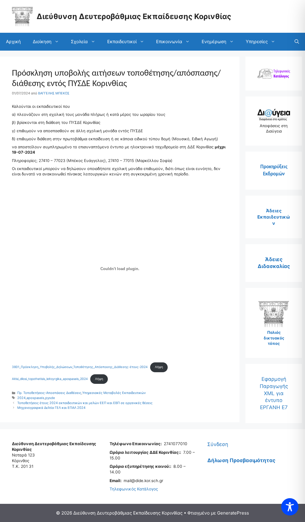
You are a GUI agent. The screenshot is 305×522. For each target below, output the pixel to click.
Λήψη (159, 367)
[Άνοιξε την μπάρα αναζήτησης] (297, 42)
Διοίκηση (42, 41)
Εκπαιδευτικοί (122, 41)
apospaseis (35, 398)
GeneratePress (233, 513)
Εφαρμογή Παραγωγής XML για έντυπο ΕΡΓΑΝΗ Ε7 (274, 393)
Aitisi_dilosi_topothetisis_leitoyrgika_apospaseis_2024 (50, 379)
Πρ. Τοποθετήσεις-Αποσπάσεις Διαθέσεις (49, 393)
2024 (21, 398)
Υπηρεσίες (257, 41)
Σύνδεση (217, 444)
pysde (50, 398)
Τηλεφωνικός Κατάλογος (134, 489)
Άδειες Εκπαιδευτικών (273, 217)
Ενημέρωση (214, 41)
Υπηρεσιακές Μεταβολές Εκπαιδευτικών (114, 393)
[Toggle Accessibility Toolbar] (290, 507)
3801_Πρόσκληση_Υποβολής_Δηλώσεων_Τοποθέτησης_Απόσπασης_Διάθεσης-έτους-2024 (80, 367)
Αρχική (13, 41)
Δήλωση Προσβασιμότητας (241, 460)
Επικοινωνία (169, 41)
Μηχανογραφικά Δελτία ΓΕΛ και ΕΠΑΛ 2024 (51, 408)
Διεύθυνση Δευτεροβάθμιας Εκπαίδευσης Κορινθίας (134, 16)
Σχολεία (79, 41)
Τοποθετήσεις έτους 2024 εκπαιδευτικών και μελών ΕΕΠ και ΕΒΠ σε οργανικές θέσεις (84, 403)
